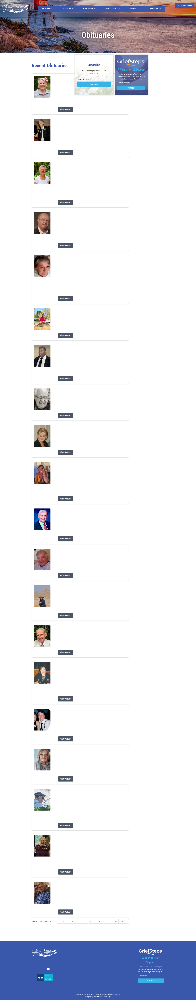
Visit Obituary (65, 109)
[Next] (127, 921)
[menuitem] (48, 9)
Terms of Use (98, 996)
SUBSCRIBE (94, 85)
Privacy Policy (89, 996)
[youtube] (48, 969)
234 (115, 921)
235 (121, 921)
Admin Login (107, 996)
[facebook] (42, 969)
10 (104, 921)
